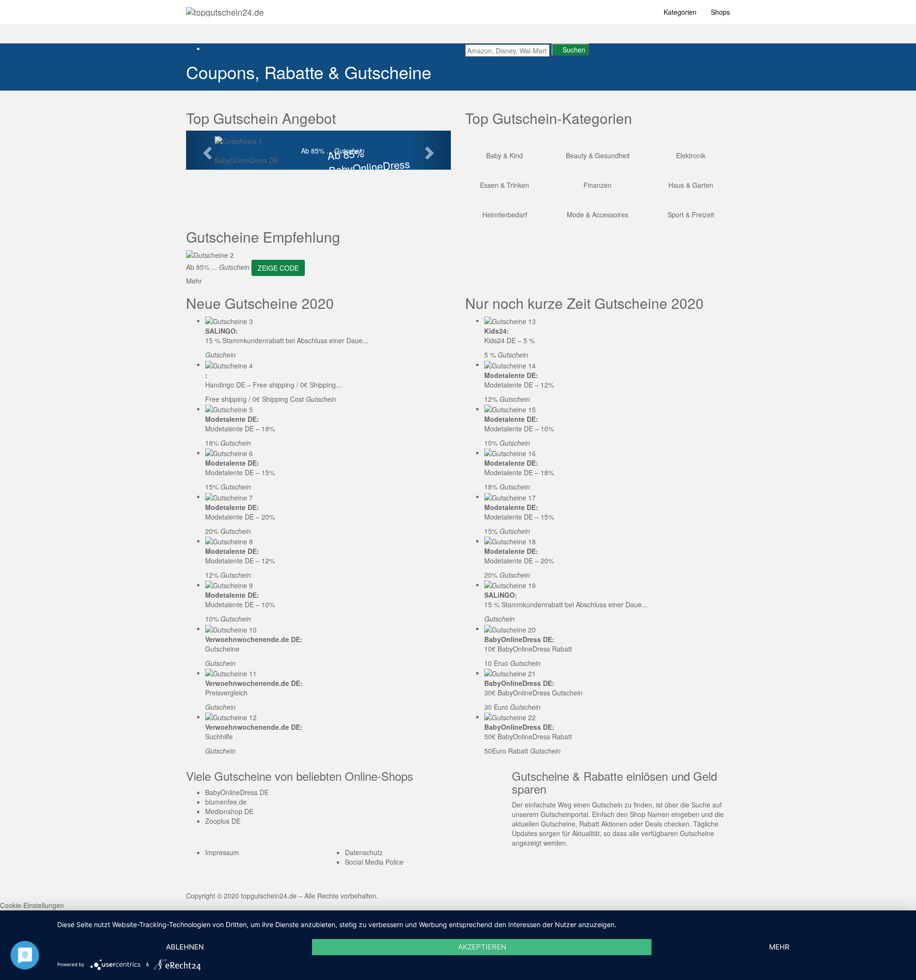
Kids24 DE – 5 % (509, 340)
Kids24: (496, 331)
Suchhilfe (219, 736)
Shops (720, 12)
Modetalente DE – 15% (240, 472)
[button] (206, 150)
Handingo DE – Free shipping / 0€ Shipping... (273, 384)
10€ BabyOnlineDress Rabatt (528, 648)
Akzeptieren (482, 946)
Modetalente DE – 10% (240, 604)
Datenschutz (364, 852)
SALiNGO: (221, 331)
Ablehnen (185, 946)
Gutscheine (222, 648)
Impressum (222, 852)
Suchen (573, 49)
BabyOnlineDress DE (246, 160)
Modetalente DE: (232, 419)
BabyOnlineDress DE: (519, 639)
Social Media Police (374, 862)
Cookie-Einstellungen (32, 905)
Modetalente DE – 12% (240, 560)
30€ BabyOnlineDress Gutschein (533, 692)
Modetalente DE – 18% (240, 428)
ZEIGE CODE (278, 268)
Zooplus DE (222, 821)
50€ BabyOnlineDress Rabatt (528, 736)
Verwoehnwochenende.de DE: (253, 639)
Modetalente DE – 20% (240, 516)
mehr (779, 946)
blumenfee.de (226, 801)
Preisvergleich (226, 692)
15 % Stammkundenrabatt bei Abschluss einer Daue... (286, 340)
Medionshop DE (229, 811)
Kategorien (680, 12)
